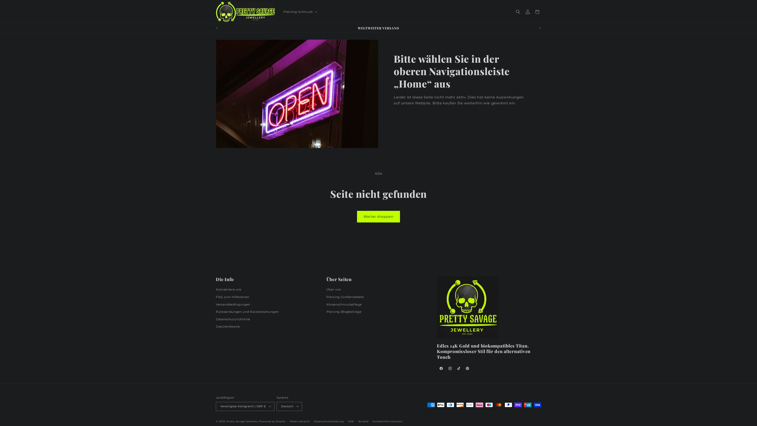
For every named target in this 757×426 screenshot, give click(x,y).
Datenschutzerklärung (329, 421)
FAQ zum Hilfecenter (232, 297)
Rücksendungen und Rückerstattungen (247, 312)
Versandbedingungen (233, 304)
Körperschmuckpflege (344, 304)
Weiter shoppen (378, 217)
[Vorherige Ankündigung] (217, 28)
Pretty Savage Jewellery (242, 421)
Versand (363, 421)
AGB (351, 421)
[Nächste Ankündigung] (540, 28)
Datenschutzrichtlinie (233, 319)
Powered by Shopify (272, 421)
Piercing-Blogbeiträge (344, 312)
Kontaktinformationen (387, 421)
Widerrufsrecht (300, 421)
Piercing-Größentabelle (345, 297)
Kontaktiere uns (228, 289)
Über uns (333, 289)
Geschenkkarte (228, 326)
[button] (300, 11)
